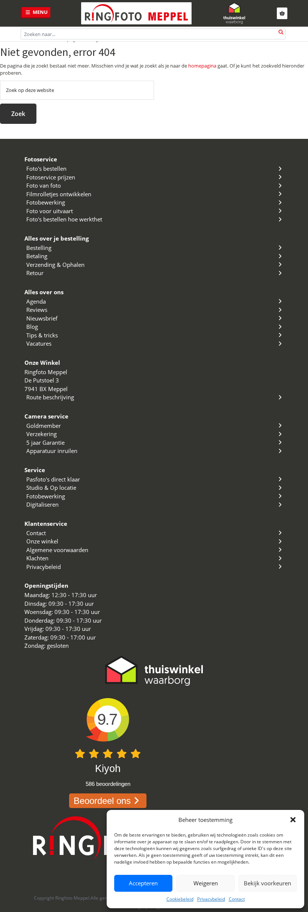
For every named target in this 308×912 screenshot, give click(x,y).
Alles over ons (43, 292)
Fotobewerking (45, 202)
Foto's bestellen (46, 168)
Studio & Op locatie (51, 487)
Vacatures (38, 343)
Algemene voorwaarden (57, 550)
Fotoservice (40, 159)
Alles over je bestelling (56, 238)
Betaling (36, 256)
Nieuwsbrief (41, 318)
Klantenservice (45, 523)
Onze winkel (42, 541)
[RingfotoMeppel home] (136, 13)
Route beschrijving (50, 397)
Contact (237, 899)
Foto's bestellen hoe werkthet (64, 219)
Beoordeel (102, 801)
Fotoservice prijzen (50, 177)
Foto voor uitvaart (49, 211)
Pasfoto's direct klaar (53, 479)
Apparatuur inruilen (51, 450)
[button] (293, 819)
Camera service (46, 416)
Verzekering (41, 434)
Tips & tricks (42, 335)
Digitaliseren (42, 504)
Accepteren (143, 883)
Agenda (36, 301)
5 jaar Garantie (45, 442)
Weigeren (205, 883)
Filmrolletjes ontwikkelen (58, 194)
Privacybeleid (211, 899)
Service (34, 470)
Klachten (37, 558)
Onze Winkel (42, 362)
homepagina (202, 65)
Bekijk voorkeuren (267, 883)
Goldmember (43, 425)
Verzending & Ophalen (55, 264)
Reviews (36, 309)
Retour (35, 273)
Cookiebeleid (179, 899)
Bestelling (38, 247)
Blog (32, 326)
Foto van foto (43, 185)
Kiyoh (108, 768)
